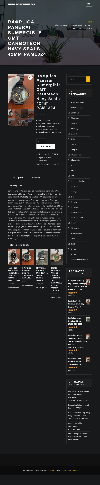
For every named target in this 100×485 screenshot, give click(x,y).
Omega (74, 191)
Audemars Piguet (78, 107)
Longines (74, 186)
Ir (88, 79)
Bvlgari (74, 134)
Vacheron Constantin (79, 259)
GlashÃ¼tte (75, 160)
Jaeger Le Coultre (78, 181)
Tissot (73, 249)
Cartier (74, 144)
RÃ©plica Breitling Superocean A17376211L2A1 (75, 426)
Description (18, 177)
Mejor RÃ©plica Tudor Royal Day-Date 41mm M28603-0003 (77, 437)
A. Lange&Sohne (77, 102)
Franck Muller (76, 155)
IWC (72, 176)
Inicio (90, 22)
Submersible (41, 160)
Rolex (73, 238)
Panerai (49, 157)
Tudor (73, 254)
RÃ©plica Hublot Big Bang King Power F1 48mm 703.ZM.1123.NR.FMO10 (79, 415)
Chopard (74, 149)
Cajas (73, 139)
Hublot (74, 170)
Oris (73, 197)
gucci (73, 165)
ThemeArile (74, 470)
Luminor (74, 207)
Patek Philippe (77, 217)
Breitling (74, 128)
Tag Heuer (75, 244)
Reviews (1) (37, 177)
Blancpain (75, 118)
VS (58, 164)
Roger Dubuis (76, 233)
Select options (13, 288)
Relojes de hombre (48, 164)
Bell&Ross (75, 113)
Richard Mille (76, 228)
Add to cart (46, 146)
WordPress (50, 470)
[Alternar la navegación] (89, 4)
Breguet (74, 123)
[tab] (18, 178)
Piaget (73, 223)
